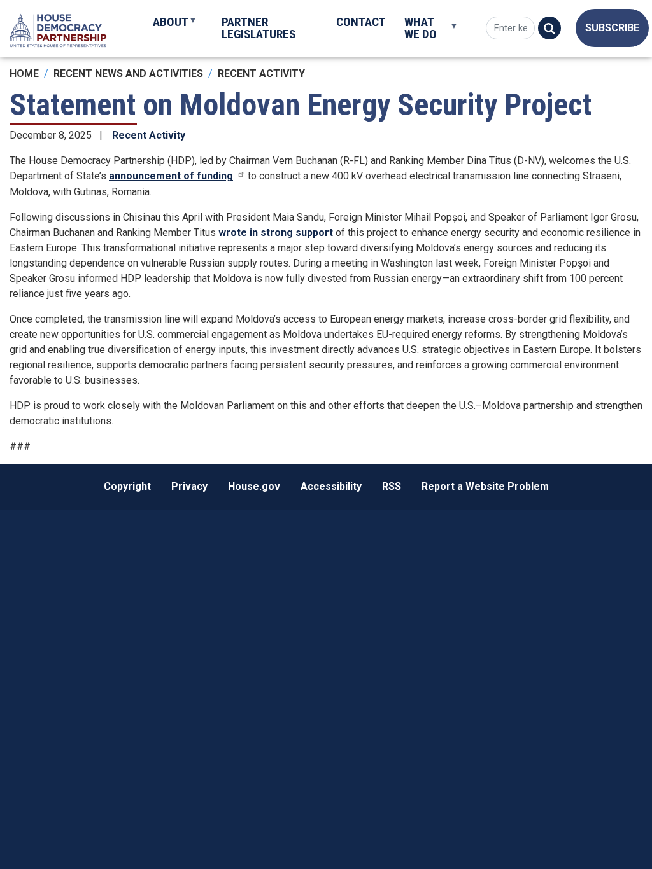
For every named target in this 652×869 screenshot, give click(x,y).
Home (24, 73)
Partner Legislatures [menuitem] (258, 28)
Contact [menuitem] (361, 22)
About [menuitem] (165, 27)
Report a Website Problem (485, 486)
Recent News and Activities (128, 73)
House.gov (254, 486)
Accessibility (331, 486)
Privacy (189, 486)
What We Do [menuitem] (415, 34)
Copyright (127, 486)
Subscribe (612, 28)
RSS (391, 486)
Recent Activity (261, 73)
